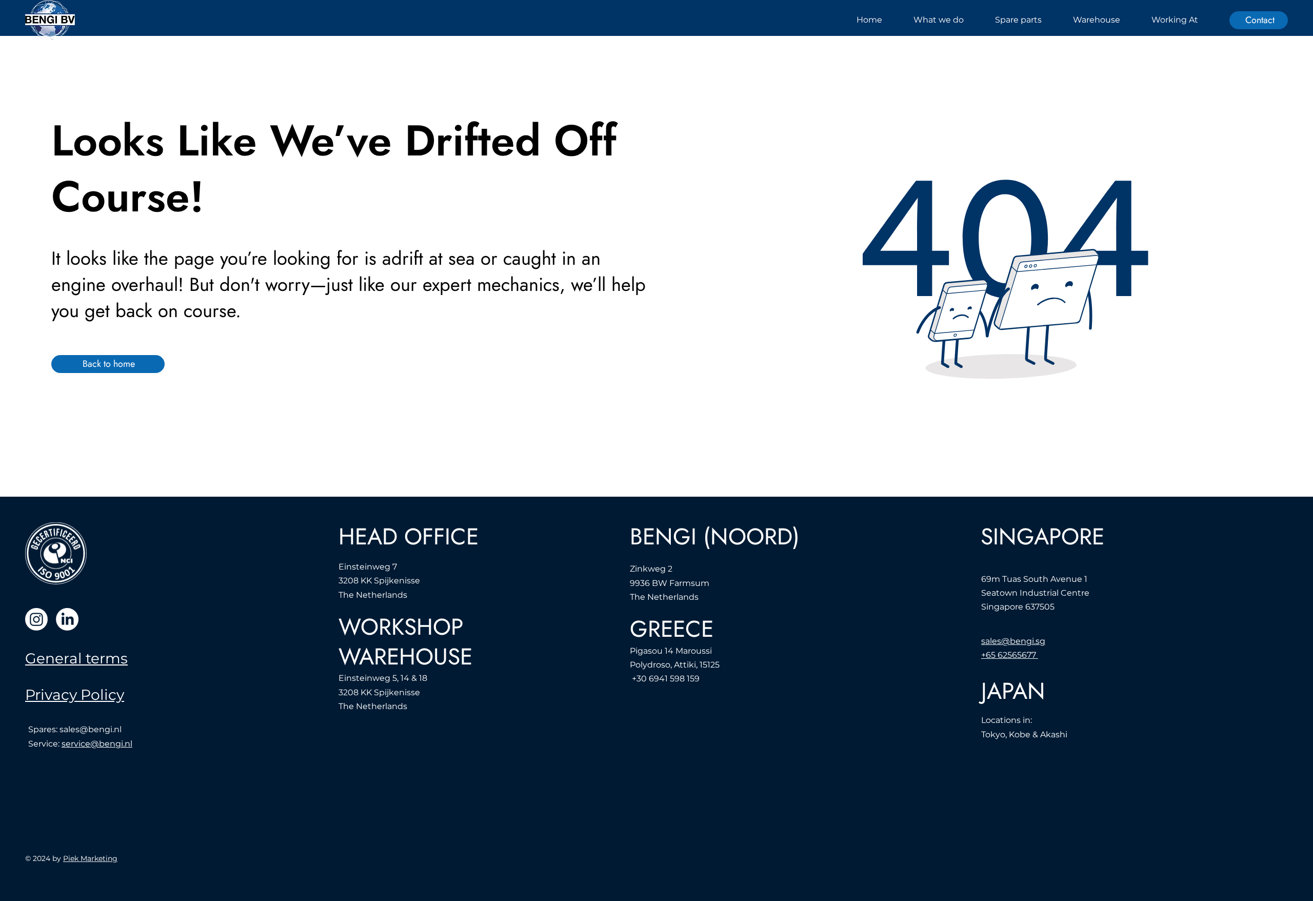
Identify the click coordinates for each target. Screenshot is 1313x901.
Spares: (43, 729)
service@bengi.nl (97, 744)
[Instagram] (36, 619)
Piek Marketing (90, 858)
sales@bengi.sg (1013, 641)
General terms (76, 658)
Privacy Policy (74, 694)
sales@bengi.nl (90, 729)
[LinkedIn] (67, 619)
